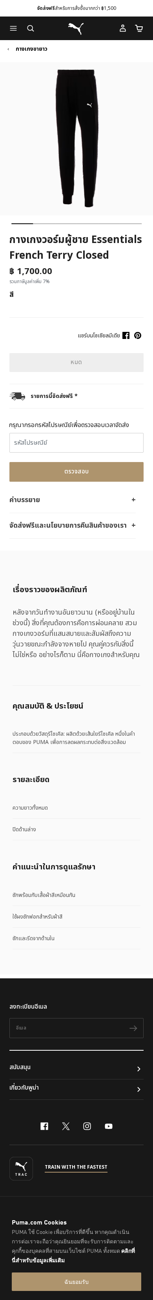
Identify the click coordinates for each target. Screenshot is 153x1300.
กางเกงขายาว (31, 49)
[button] (15, 28)
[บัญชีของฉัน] (122, 28)
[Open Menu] (15, 28)
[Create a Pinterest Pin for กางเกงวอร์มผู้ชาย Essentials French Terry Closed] (138, 335)
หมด (76, 362)
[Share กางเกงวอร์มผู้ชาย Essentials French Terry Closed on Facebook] (126, 335)
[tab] (22, 223)
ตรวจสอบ (76, 471)
